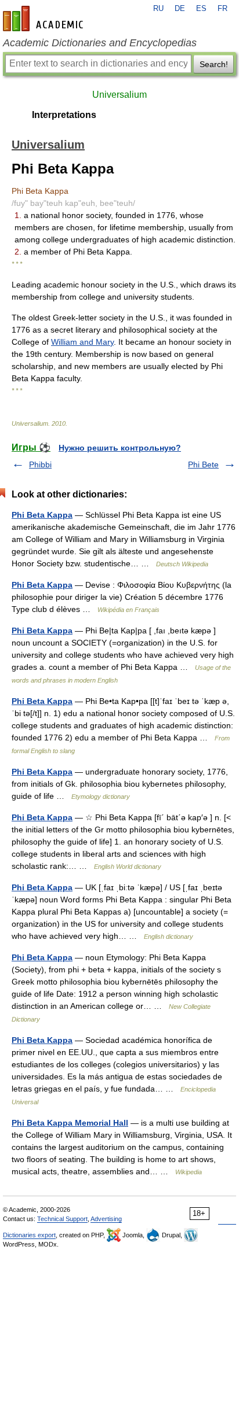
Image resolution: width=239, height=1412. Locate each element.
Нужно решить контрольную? (120, 447)
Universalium (119, 94)
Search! (214, 64)
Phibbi (40, 464)
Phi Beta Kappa (42, 514)
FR (222, 9)
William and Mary (82, 341)
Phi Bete (203, 464)
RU (158, 9)
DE (180, 9)
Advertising (106, 1218)
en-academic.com (44, 18)
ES (201, 9)
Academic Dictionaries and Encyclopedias (100, 43)
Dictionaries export (29, 1235)
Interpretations (64, 115)
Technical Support (62, 1218)
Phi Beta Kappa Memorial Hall (70, 1122)
